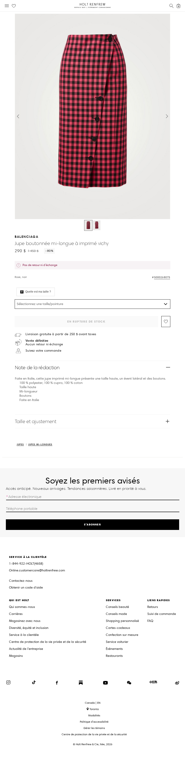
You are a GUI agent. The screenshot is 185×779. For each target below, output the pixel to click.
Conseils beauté (117, 607)
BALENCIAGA (26, 236)
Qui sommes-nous (22, 607)
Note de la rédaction (37, 367)
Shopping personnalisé (122, 621)
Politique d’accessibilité (94, 721)
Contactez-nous (20, 581)
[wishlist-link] (14, 6)
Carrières (16, 614)
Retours (152, 607)
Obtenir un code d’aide (26, 587)
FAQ (150, 621)
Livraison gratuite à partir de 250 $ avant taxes (60, 334)
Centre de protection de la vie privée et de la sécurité (47, 642)
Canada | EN (92, 702)
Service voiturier (117, 642)
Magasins (16, 656)
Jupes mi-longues (40, 444)
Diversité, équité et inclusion (29, 628)
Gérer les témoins (94, 728)
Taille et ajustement (35, 421)
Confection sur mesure (122, 635)
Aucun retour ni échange (44, 342)
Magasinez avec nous (24, 621)
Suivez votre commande (43, 351)
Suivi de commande (161, 614)
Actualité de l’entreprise (26, 649)
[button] (18, 116)
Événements (114, 649)
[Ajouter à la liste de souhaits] (165, 321)
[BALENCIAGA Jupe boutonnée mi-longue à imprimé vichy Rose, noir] (88, 225)
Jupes (20, 444)
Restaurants (114, 656)
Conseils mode (116, 614)
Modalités (94, 715)
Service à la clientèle (24, 635)
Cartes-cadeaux (118, 628)
